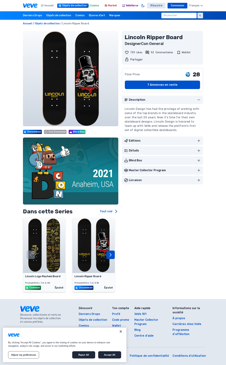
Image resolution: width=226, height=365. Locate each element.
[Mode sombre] (143, 6)
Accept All (109, 355)
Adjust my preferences (23, 355)
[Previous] (30, 255)
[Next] (110, 255)
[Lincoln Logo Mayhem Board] (44, 272)
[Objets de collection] (70, 6)
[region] (64, 345)
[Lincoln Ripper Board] (93, 272)
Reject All (83, 355)
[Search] (200, 15)
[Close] (121, 331)
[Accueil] (30, 6)
